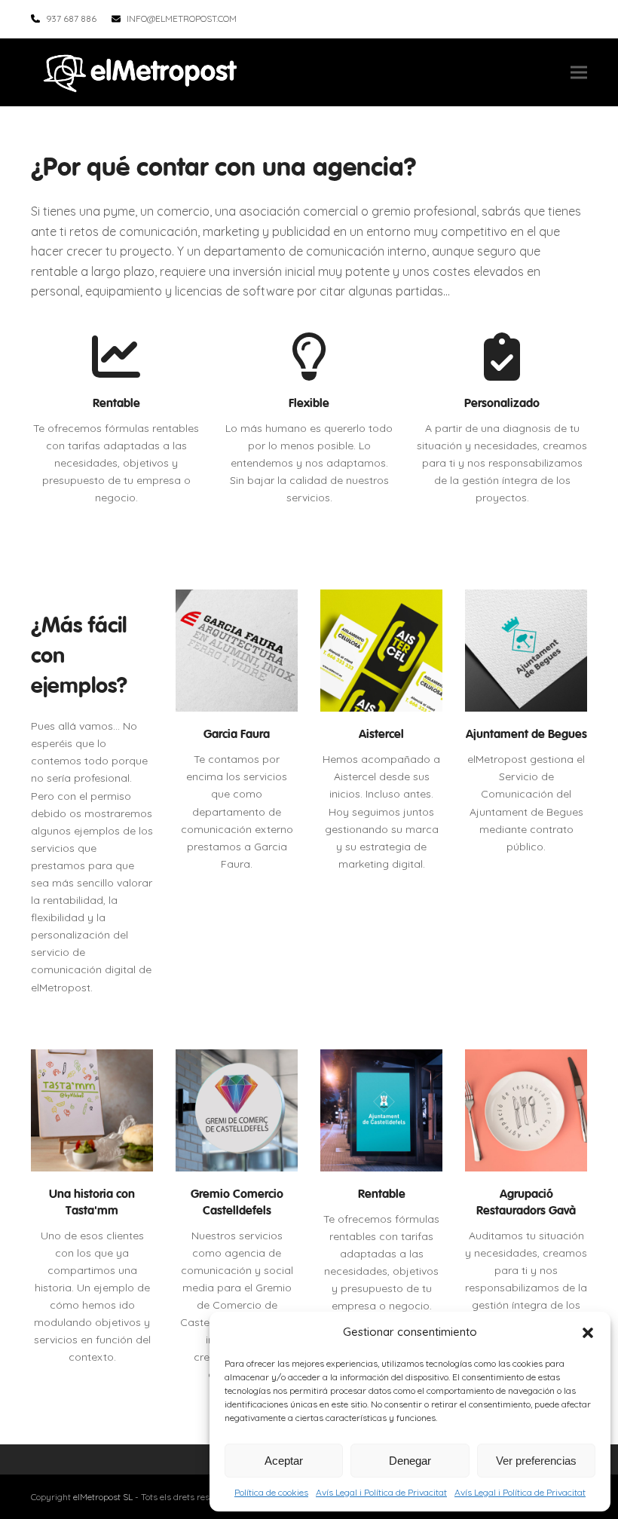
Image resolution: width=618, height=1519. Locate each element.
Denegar (410, 1460)
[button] (587, 1332)
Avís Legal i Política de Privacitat (381, 1492)
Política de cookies (271, 1492)
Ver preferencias (536, 1460)
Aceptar (284, 1460)
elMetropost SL (103, 1496)
